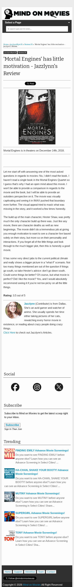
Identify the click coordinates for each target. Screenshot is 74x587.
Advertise (30, 571)
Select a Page (13, 22)
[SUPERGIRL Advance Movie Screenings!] (9, 520)
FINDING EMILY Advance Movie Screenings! (42, 450)
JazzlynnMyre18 (10, 52)
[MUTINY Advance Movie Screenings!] (9, 501)
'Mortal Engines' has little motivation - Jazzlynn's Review (33, 66)
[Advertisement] (38, 160)
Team (41, 571)
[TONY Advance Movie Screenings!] (9, 540)
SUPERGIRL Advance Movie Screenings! (40, 513)
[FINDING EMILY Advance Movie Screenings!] (9, 458)
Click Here (9, 332)
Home (8, 571)
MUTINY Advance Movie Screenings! (37, 493)
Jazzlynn (29, 303)
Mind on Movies (32, 584)
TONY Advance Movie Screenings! (36, 532)
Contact (51, 571)
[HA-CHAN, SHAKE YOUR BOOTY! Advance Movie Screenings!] (9, 477)
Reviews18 (22, 52)
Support (18, 571)
